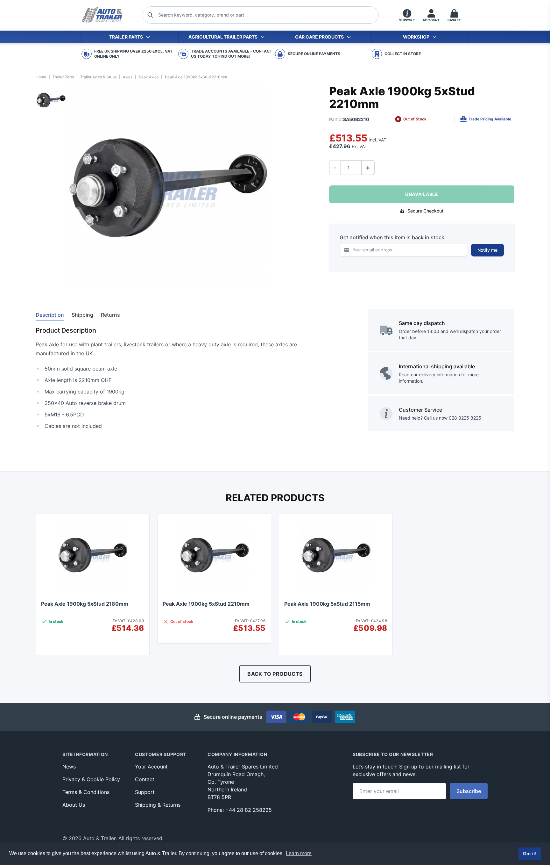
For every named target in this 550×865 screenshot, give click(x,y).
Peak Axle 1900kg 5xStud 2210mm (206, 604)
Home (41, 77)
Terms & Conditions (85, 792)
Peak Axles (149, 77)
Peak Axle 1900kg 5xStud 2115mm (327, 604)
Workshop (416, 37)
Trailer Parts (126, 37)
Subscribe (468, 791)
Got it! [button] (530, 853)
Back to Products (274, 674)
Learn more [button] (299, 853)
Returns (110, 315)
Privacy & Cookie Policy (91, 779)
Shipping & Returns (157, 805)
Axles (127, 77)
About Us (73, 805)
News (69, 766)
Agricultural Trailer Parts (222, 37)
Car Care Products (319, 37)
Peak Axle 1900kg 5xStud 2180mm (84, 604)
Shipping (82, 315)
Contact (144, 779)
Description (50, 315)
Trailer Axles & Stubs (98, 77)
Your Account (151, 766)
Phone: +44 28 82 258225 (240, 810)
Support (145, 792)
